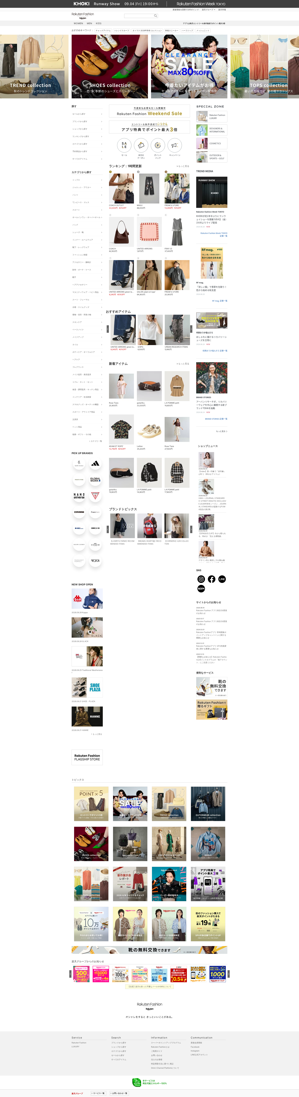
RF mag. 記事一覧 (219, 300)
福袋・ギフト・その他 (81, 434)
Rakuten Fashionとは (160, 1047)
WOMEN (78, 23)
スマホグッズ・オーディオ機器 (85, 404)
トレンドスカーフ (121, 30)
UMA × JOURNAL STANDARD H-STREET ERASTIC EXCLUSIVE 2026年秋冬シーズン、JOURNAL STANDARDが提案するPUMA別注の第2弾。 (212, 504)
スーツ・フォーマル (80, 299)
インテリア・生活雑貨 (81, 397)
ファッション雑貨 (79, 255)
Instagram (195, 1051)
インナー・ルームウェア (82, 240)
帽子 (74, 277)
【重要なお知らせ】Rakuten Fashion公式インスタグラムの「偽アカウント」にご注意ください (211, 660)
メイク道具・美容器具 (81, 374)
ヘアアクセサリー (79, 284)
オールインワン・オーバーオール (86, 217)
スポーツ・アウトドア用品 (83, 412)
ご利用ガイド (156, 1051)
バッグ (75, 225)
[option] (110, 66)
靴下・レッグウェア (80, 247)
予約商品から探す (79, 151)
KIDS (99, 23)
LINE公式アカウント (199, 1054)
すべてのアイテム (79, 159)
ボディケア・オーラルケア (83, 352)
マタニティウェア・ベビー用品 (85, 292)
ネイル (75, 344)
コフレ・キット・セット (82, 382)
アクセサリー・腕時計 (81, 262)
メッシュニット (202, 30)
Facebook (195, 1047)
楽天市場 (222, 10)
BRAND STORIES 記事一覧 (216, 418)
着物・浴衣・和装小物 (81, 314)
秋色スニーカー (171, 30)
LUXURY (75, 1046)
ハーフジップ (187, 30)
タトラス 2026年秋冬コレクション (147, 30)
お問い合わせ (156, 1055)
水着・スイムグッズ (80, 307)
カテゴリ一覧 (96, 441)
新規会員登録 (196, 1042)
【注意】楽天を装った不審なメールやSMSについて (149, 986)
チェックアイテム (103, 30)
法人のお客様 (156, 1059)
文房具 (75, 419)
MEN (89, 23)
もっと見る (97, 734)
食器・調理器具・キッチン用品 (85, 389)
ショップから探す (79, 129)
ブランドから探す (79, 121)
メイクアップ (78, 337)
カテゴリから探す (79, 144)
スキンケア (77, 322)
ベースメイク (78, 329)
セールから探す (78, 114)
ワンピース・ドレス (80, 202)
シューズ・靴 (78, 232)
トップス (76, 180)
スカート (76, 210)
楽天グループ (207, 10)
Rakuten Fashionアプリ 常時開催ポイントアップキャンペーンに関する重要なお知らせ (211, 635)
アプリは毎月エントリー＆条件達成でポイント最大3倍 (204, 23)
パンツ (75, 195)
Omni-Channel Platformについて (165, 1068)
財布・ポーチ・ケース (81, 270)
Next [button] (227, 66)
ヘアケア (76, 359)
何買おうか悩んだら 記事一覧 (215, 350)
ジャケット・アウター (81, 187)
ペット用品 (77, 427)
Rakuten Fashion (96, 15)
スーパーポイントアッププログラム (166, 1042)
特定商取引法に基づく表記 (162, 1064)
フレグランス (78, 367)
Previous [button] (71, 66)
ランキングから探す (80, 136)
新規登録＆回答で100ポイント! (186, 10)
